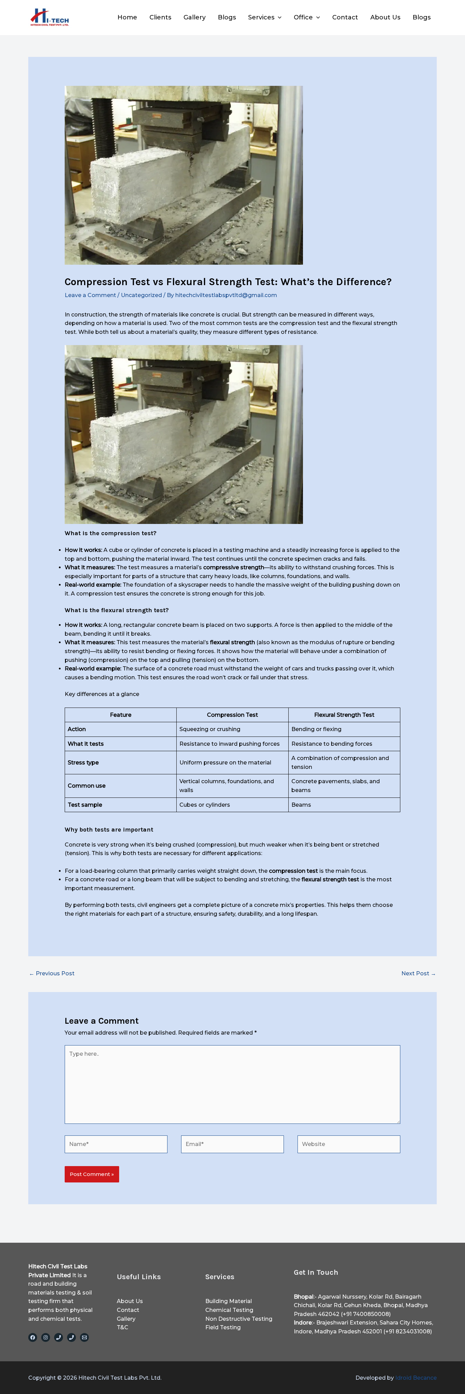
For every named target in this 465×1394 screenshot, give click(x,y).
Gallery (194, 17)
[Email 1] (84, 1337)
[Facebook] (32, 1337)
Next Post (418, 973)
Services (261, 17)
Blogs (227, 17)
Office (303, 17)
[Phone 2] (71, 1337)
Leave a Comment (90, 295)
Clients (160, 17)
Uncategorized (141, 295)
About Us (385, 17)
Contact (345, 17)
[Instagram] (45, 1337)
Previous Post (52, 973)
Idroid (416, 1378)
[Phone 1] (58, 1337)
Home (127, 17)
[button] (278, 17)
